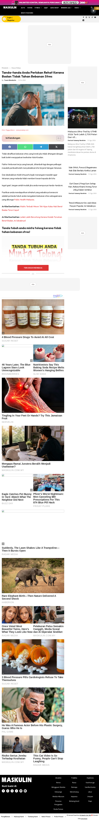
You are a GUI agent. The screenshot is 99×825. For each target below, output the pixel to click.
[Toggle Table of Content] (57, 138)
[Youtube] (95, 17)
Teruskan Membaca (33, 268)
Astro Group (84, 818)
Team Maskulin (10, 80)
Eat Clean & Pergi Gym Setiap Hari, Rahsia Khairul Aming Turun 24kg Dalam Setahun (82, 186)
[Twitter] (89, 17)
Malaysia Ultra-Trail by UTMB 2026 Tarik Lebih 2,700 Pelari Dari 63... (82, 134)
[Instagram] (86, 17)
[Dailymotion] (83, 20)
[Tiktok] (92, 17)
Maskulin (5, 68)
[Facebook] (83, 17)
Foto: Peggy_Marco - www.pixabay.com (15, 130)
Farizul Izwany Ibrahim (76, 140)
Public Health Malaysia (24, 199)
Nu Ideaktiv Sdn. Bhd (85, 815)
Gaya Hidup (16, 68)
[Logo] (10, 7)
